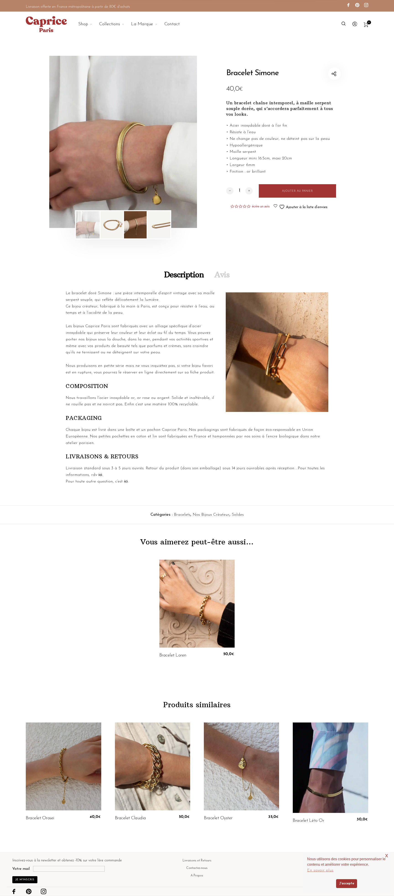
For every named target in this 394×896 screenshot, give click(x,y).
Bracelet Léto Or (308, 820)
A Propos (197, 875)
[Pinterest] (357, 6)
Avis (222, 274)
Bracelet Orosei (40, 818)
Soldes (238, 515)
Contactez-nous (196, 868)
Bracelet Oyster (218, 818)
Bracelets (182, 515)
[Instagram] (366, 6)
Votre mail (21, 869)
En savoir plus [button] (320, 870)
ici (100, 475)
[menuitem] (88, 24)
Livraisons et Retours (197, 860)
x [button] (386, 855)
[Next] (180, 142)
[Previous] (67, 142)
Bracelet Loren (173, 655)
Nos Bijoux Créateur (211, 515)
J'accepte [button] (346, 883)
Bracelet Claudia (130, 818)
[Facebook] (348, 6)
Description (184, 274)
